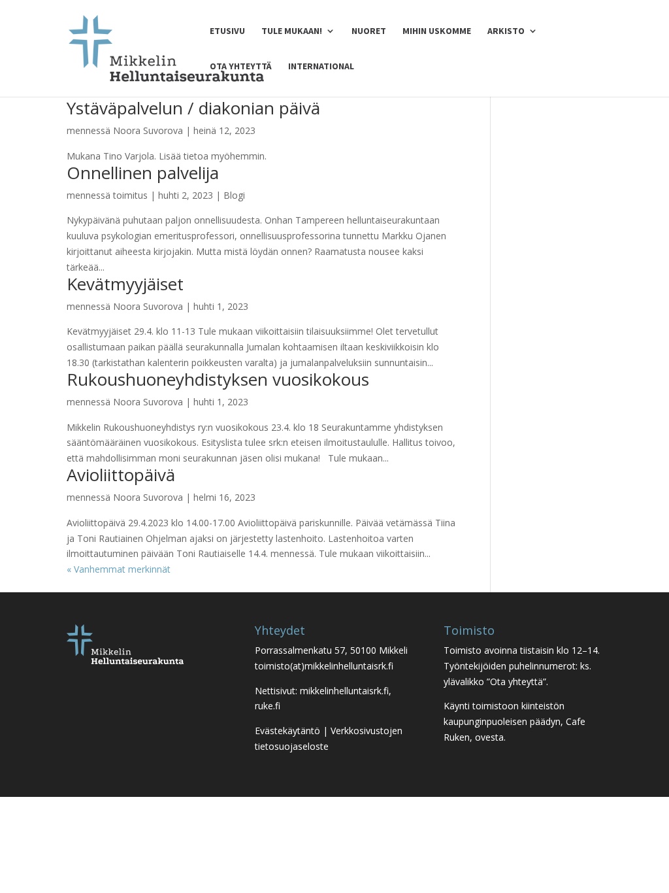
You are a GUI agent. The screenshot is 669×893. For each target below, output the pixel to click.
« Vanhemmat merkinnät (119, 569)
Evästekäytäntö (287, 730)
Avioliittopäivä (121, 474)
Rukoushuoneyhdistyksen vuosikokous (218, 379)
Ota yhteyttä (241, 66)
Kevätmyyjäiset (125, 283)
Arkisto (506, 31)
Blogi (234, 195)
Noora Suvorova (148, 130)
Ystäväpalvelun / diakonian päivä (193, 108)
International (321, 66)
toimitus (130, 195)
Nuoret (368, 31)
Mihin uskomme (436, 31)
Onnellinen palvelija (143, 172)
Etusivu (227, 31)
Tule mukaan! (291, 31)
